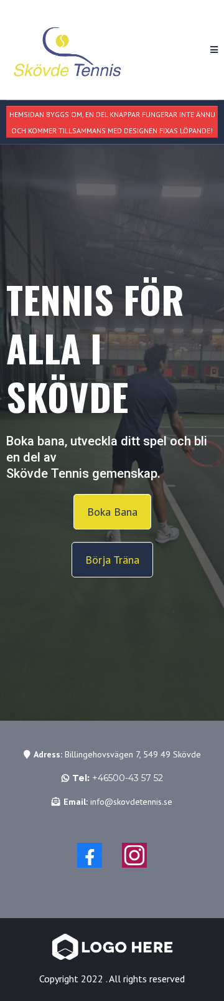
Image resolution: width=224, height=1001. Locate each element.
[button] (214, 50)
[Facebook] (89, 855)
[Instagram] (134, 855)
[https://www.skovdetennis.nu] (68, 50)
